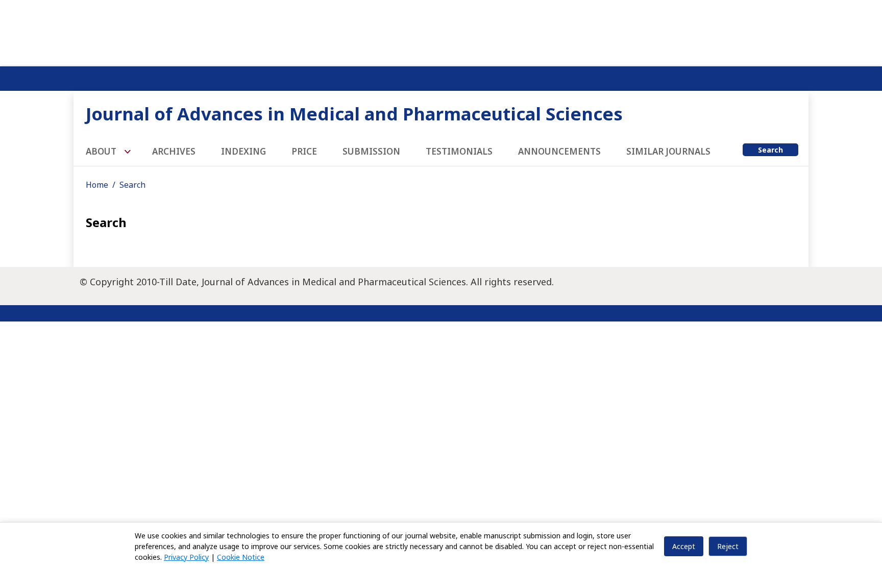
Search (770, 150)
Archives (173, 151)
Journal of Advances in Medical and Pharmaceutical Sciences (354, 114)
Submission (371, 151)
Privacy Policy (186, 557)
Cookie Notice (240, 557)
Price (304, 151)
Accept (683, 546)
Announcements (559, 151)
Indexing (243, 151)
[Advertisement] (441, 31)
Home (97, 184)
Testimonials (459, 151)
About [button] (102, 151)
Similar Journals (668, 151)
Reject (728, 546)
